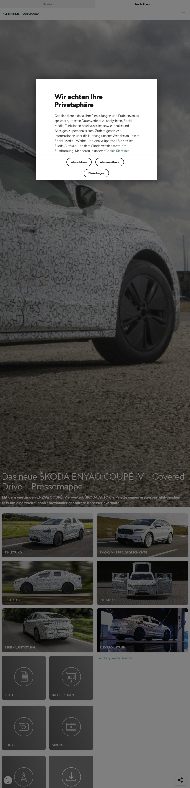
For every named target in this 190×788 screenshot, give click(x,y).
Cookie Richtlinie (117, 151)
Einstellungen (96, 173)
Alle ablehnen (79, 161)
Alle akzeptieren (109, 161)
